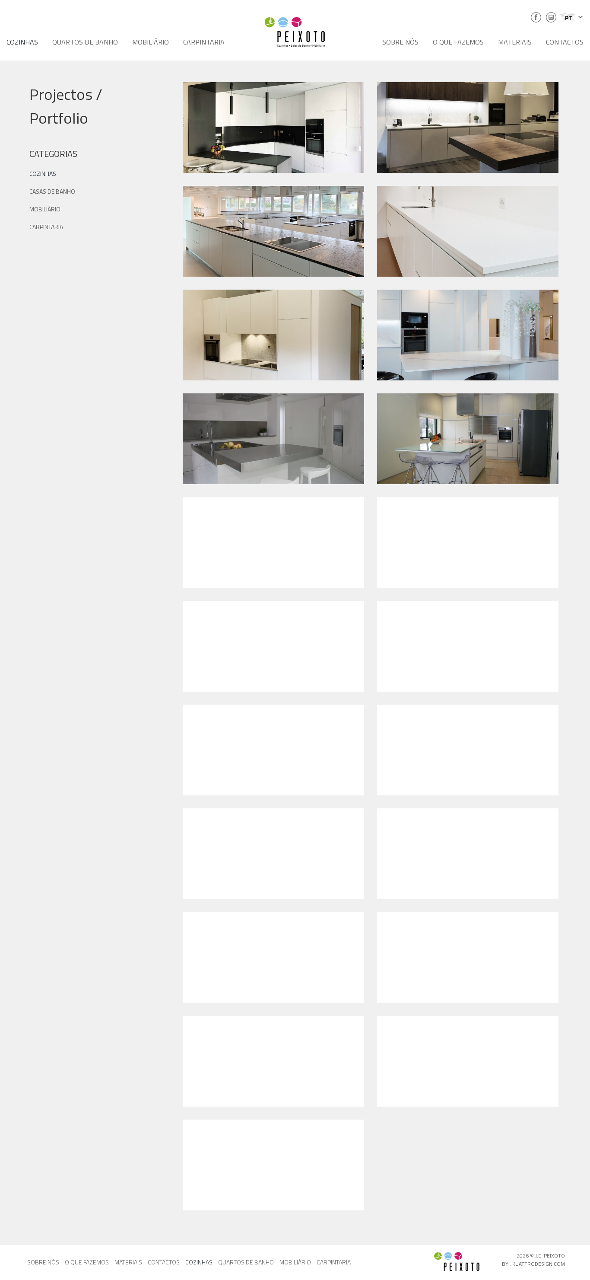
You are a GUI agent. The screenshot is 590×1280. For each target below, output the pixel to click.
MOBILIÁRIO (150, 42)
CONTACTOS (565, 42)
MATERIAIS (515, 42)
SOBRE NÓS (400, 42)
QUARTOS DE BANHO (85, 42)
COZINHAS (22, 42)
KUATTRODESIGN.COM (538, 1264)
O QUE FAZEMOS (458, 42)
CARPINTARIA (204, 42)
